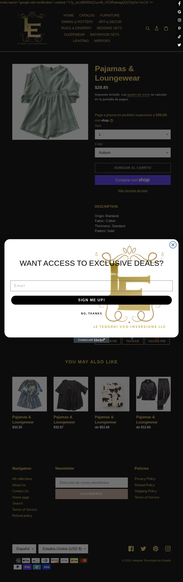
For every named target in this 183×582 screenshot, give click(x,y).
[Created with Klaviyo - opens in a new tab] (91, 340)
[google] (179, 11)
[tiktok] (179, 36)
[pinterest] (179, 28)
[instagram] (179, 20)
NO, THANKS (91, 313)
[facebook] (179, 3)
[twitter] (179, 44)
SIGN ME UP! (91, 300)
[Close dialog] (173, 244)
